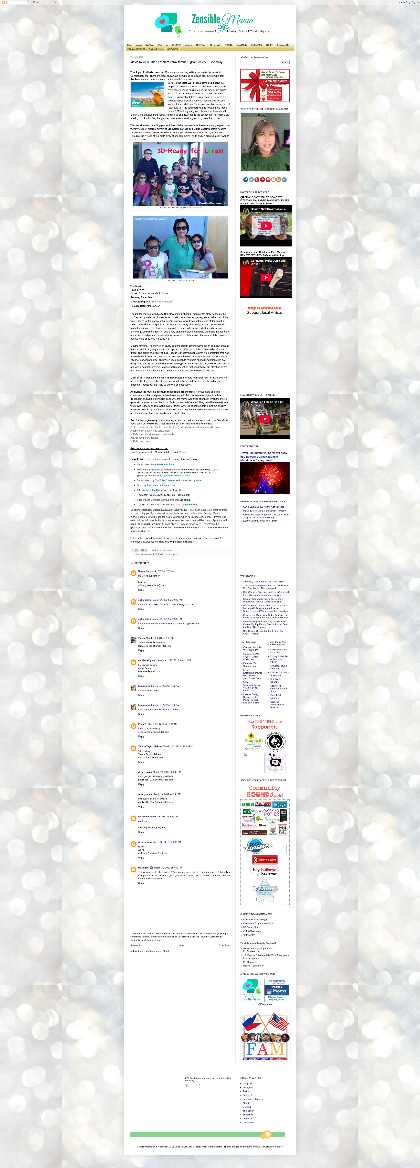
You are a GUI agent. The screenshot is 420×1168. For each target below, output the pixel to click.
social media (171, 554)
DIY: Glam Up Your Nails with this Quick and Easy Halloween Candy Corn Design (266, 593)
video (199, 480)
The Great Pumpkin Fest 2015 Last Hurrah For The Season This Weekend (265, 587)
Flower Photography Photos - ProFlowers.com (258, 950)
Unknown (143, 816)
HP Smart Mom (251, 927)
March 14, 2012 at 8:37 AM (160, 571)
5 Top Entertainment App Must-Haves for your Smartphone (252, 674)
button (151, 485)
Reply (141, 590)
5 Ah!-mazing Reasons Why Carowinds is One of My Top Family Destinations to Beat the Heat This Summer (265, 624)
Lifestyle (188, 45)
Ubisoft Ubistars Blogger (255, 919)
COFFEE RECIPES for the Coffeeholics (263, 506)
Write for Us (163, 45)
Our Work (150, 45)
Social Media (241, 45)
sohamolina (144, 600)
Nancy (141, 571)
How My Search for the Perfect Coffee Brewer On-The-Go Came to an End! (263, 600)
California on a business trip (211, 97)
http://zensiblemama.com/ (176, 475)
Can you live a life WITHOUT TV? (252, 648)
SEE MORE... (250, 935)
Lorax (171, 82)
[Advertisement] (265, 548)
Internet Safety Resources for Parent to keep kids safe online (251, 698)
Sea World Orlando (275, 680)
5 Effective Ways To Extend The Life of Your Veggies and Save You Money (266, 516)
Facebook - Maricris (253, 1099)
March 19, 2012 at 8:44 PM (167, 794)
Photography (215, 45)
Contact (247, 1107)
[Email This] (133, 550)
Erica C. (142, 724)
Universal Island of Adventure (280, 674)
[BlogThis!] (136, 550)
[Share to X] (139, 550)
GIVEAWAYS (172, 49)
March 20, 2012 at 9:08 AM (167, 842)
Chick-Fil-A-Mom (252, 931)
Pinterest (247, 1095)
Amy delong (145, 842)
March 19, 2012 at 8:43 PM (167, 772)
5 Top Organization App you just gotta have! (252, 686)
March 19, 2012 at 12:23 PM (178, 746)
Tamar (141, 638)
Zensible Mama (154, 490)
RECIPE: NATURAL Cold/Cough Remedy (264, 510)
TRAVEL (228, 45)
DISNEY (269, 45)
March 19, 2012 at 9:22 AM (165, 686)
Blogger (278, 1146)
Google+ (247, 1083)
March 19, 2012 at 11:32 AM (162, 724)
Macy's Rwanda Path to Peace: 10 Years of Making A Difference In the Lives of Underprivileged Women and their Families (265, 608)
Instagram (248, 1087)
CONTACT (176, 45)
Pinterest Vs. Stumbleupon (250, 664)
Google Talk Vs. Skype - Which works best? (251, 657)
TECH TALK (201, 45)
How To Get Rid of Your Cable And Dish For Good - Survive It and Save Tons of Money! (265, 616)
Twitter (156, 469)
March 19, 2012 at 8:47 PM (164, 816)
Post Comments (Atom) (157, 951)
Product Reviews (156, 49)
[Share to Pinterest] (145, 550)
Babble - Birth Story (253, 965)
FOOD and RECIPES (136, 49)
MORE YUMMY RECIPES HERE (260, 521)
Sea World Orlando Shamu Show (278, 688)
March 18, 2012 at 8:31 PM (177, 660)
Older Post (224, 945)
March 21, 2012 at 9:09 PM (168, 867)
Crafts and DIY (282, 45)
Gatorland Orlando (275, 696)
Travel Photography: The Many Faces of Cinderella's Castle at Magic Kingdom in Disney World (263, 456)
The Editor (248, 1110)
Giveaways (146, 554)
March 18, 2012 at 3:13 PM (160, 638)
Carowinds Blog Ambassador (258, 923)
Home (129, 45)
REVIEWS (158, 554)
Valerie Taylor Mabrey (150, 746)
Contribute (248, 1122)
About (139, 45)
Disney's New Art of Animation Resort (279, 659)
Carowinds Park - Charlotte (279, 651)
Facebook (192, 504)
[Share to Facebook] (142, 550)
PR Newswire (250, 962)
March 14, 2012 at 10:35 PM (167, 600)
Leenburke (144, 686)
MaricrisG (143, 867)
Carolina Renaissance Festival (277, 705)
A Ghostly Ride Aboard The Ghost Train (263, 581)
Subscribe (248, 1114)
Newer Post (137, 945)
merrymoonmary (251, 1146)
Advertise (247, 1118)
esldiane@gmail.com (150, 660)
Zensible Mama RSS (162, 464)
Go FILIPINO (256, 45)
